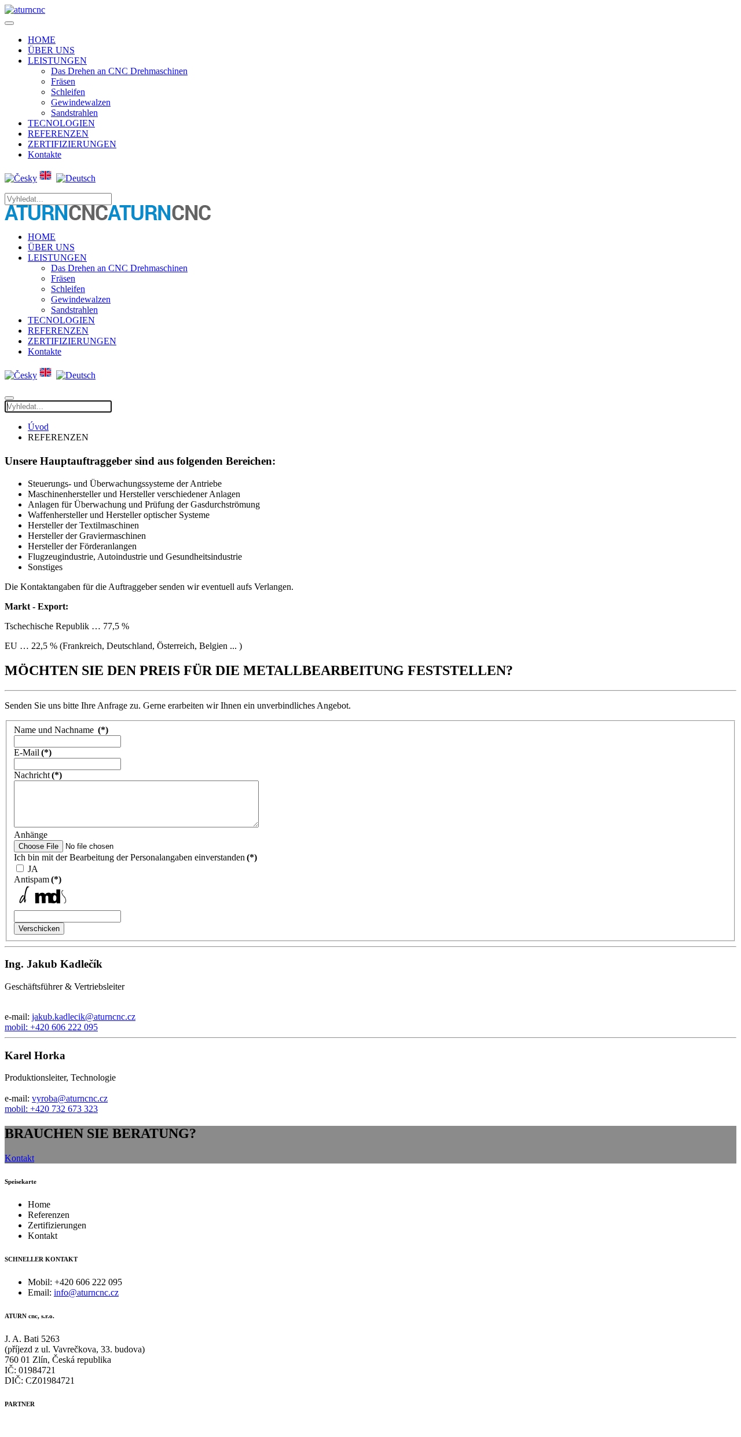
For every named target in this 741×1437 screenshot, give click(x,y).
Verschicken (39, 928)
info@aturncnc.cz (86, 1292)
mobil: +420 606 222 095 (51, 1027)
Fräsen (63, 81)
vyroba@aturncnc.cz (70, 1098)
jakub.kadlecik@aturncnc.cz (83, 1017)
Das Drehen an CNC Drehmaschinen (119, 71)
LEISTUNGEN (57, 60)
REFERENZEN (58, 133)
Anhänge (30, 835)
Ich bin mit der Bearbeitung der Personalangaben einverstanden (135, 857)
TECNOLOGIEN (61, 123)
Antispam (37, 879)
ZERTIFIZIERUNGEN (72, 144)
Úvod (38, 427)
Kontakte (44, 154)
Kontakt (19, 1158)
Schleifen (68, 92)
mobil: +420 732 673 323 (51, 1109)
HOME (42, 40)
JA (33, 869)
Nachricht (38, 775)
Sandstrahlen (74, 113)
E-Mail (33, 752)
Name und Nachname (61, 730)
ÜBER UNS (51, 50)
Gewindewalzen (81, 102)
